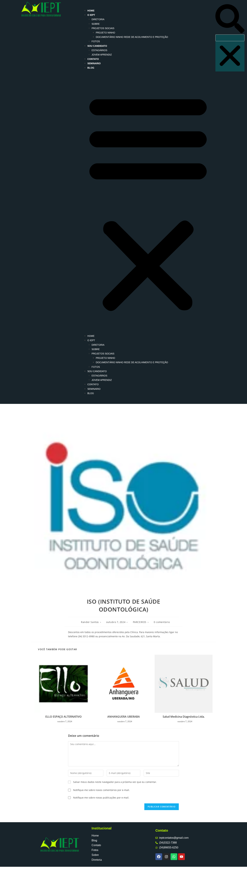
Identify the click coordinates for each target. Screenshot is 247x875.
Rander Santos (90, 622)
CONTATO (93, 59)
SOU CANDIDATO (97, 46)
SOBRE (96, 24)
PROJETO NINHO (105, 32)
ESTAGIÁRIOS (99, 50)
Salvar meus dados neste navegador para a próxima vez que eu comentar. (115, 782)
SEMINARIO (94, 63)
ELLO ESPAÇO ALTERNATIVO (63, 716)
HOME (90, 10)
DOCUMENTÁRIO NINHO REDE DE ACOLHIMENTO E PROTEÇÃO (132, 37)
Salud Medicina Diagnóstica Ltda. (184, 716)
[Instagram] (166, 856)
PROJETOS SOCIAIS (103, 28)
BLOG (90, 67)
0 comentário (162, 622)
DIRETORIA (98, 19)
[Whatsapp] (174, 856)
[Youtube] (181, 856)
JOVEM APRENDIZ (102, 54)
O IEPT (91, 15)
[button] (148, 202)
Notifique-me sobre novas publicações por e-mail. (101, 797)
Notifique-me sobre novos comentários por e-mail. (101, 790)
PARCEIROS (139, 622)
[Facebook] (158, 856)
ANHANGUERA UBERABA (123, 716)
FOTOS (96, 41)
